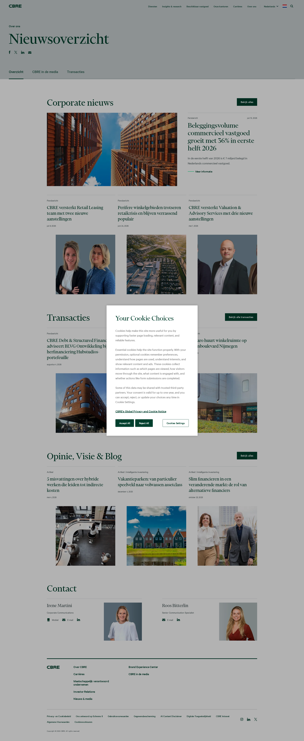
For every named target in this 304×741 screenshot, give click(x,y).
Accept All (124, 423)
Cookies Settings (176, 423)
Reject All (144, 423)
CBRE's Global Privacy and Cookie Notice (140, 411)
